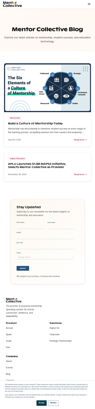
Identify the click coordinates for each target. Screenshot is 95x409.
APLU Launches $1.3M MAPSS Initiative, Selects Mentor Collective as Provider (37, 165)
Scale (9, 341)
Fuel (8, 347)
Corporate (54, 334)
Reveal (9, 328)
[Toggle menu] (89, 4)
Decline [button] (53, 402)
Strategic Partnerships (60, 341)
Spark (9, 334)
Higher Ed (54, 328)
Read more (79, 140)
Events (9, 367)
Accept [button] (42, 402)
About (9, 361)
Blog (8, 374)
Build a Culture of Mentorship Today (35, 123)
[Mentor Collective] (12, 4)
